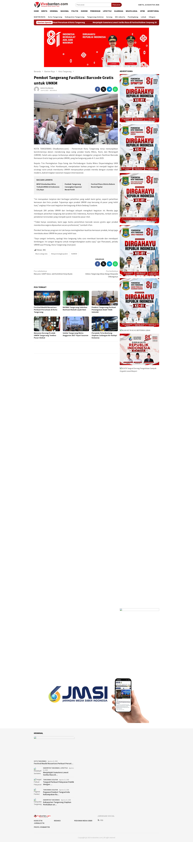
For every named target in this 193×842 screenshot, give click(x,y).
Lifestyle (64, 768)
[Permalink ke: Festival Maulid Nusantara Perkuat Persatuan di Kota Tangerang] (47, 298)
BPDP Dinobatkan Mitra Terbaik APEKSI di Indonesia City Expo (47, 187)
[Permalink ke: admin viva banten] (36, 89)
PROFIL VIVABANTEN (42, 827)
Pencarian (116, 5)
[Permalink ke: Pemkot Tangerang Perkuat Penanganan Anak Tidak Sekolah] (105, 298)
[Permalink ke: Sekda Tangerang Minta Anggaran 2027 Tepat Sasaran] (76, 323)
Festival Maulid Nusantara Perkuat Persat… (53, 763)
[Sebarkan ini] (97, 89)
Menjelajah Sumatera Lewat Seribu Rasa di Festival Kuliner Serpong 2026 (101, 22)
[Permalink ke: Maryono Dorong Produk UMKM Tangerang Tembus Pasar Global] (47, 323)
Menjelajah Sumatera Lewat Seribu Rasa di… (55, 773)
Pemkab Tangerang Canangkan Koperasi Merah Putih (73, 187)
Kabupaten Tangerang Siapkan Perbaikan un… (57, 803)
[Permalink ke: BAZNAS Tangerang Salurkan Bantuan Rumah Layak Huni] (76, 298)
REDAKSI (57, 821)
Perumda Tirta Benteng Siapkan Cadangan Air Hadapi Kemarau (104, 335)
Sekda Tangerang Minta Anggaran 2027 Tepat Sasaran (75, 334)
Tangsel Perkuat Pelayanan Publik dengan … (58, 783)
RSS (101, 820)
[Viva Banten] (54, 4)
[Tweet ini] (103, 89)
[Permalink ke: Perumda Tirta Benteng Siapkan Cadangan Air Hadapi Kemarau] (105, 323)
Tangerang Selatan (50, 780)
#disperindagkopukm (59, 254)
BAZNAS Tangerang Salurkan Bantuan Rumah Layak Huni (75, 308)
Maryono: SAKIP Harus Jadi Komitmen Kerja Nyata (53, 272)
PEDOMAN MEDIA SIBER (83, 821)
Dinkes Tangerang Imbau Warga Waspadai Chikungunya (101, 274)
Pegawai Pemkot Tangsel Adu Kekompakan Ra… (56, 793)
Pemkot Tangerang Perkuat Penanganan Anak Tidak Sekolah (104, 309)
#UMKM (74, 254)
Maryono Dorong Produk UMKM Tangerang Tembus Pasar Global (45, 335)
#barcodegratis (41, 254)
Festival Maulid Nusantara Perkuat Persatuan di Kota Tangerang (45, 309)
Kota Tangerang (40, 761)
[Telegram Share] (109, 89)
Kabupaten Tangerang (51, 768)
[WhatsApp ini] (115, 89)
